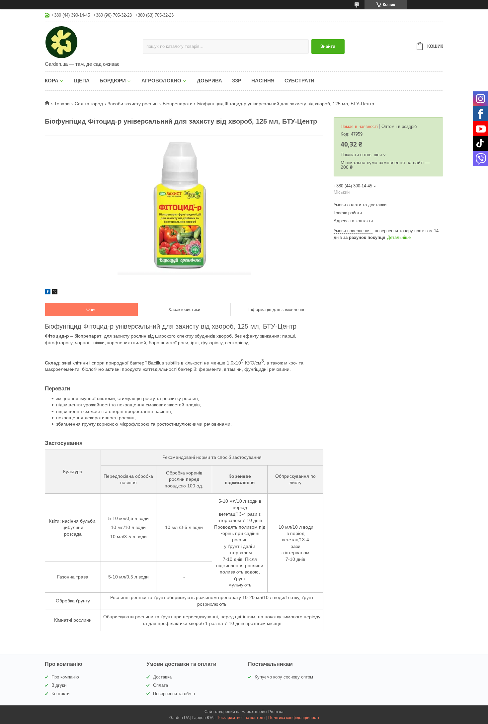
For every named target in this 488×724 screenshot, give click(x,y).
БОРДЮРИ (113, 80)
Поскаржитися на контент (240, 717)
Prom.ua (276, 711)
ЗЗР (236, 80)
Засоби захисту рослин (133, 103)
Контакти (60, 693)
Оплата (160, 685)
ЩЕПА (82, 80)
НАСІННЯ (263, 80)
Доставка (162, 676)
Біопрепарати (178, 103)
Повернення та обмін (174, 693)
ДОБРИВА (209, 80)
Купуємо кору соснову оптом (284, 676)
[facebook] (47, 292)
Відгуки (58, 685)
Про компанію (65, 676)
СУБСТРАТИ (299, 80)
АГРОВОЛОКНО (161, 80)
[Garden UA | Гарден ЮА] (94, 41)
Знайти (327, 46)
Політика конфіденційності (293, 717)
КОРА (51, 80)
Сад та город (89, 103)
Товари (62, 103)
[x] (54, 292)
